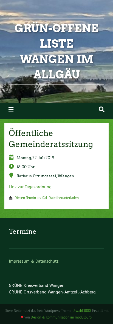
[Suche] (101, 109)
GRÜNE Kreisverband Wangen (36, 285)
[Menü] (11, 109)
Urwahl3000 (81, 310)
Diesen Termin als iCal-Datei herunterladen (47, 197)
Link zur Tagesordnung (30, 186)
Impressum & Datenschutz (33, 261)
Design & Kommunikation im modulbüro (61, 317)
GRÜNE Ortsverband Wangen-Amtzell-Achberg (52, 292)
